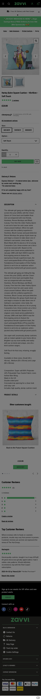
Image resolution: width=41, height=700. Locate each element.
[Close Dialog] (38, 698)
